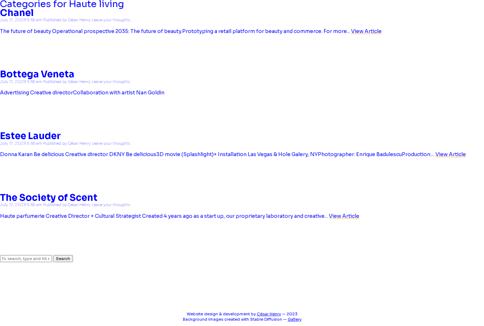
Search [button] (63, 258)
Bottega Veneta (37, 74)
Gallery (295, 319)
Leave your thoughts (111, 19)
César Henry (79, 19)
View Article (366, 31)
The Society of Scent (48, 198)
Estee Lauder (30, 136)
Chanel (17, 13)
